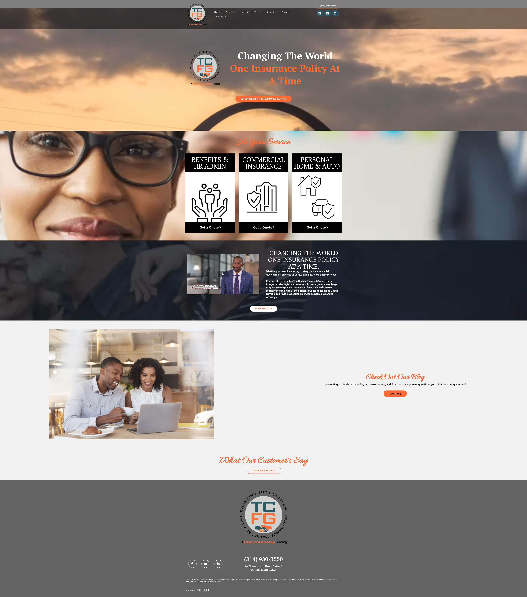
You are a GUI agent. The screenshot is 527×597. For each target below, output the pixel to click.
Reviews (230, 12)
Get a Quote (220, 16)
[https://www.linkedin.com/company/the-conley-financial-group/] (327, 13)
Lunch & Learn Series (250, 12)
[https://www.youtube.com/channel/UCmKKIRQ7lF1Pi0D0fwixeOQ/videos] (335, 13)
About (217, 12)
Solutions (270, 12)
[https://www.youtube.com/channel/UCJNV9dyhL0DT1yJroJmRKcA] (205, 564)
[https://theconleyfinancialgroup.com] (197, 14)
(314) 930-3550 (263, 559)
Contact (285, 12)
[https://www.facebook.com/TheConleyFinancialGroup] (319, 13)
